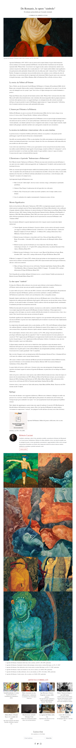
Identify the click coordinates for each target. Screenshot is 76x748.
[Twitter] (37, 744)
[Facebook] (35, 744)
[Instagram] (40, 744)
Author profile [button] (23, 449)
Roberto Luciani (42, 15)
